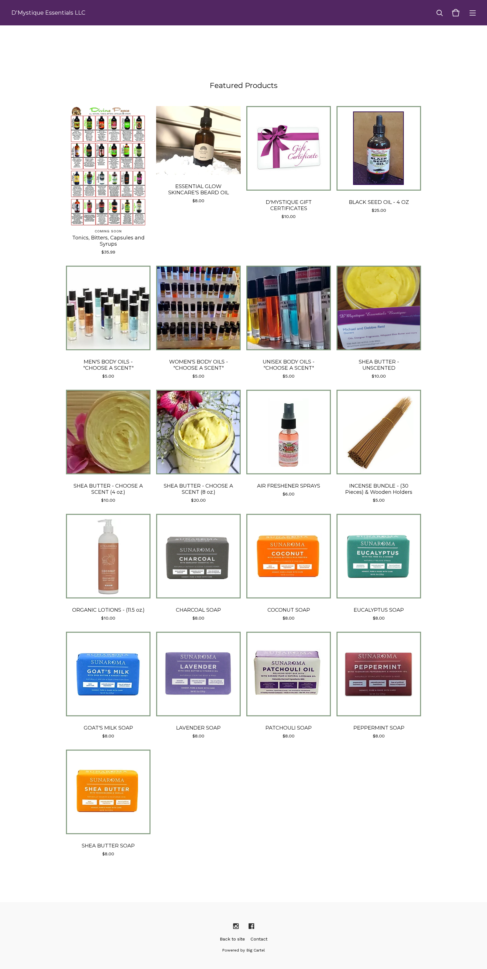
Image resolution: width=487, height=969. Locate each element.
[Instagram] (236, 926)
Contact (259, 939)
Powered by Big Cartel (243, 950)
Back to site (232, 939)
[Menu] (473, 12)
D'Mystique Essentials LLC (48, 12)
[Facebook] (251, 926)
